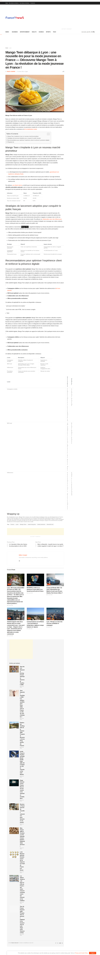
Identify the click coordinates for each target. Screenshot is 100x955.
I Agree (93, 953)
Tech (54, 32)
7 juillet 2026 (30, 628)
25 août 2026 (10, 605)
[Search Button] (94, 32)
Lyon (10, 48)
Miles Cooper (11, 71)
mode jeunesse (41, 524)
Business (15, 32)
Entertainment (25, 32)
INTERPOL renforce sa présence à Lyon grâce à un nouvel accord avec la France (35, 589)
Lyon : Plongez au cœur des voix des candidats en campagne (54, 623)
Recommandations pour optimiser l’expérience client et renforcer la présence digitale (28, 140)
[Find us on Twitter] (57, 943)
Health (34, 32)
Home (6, 48)
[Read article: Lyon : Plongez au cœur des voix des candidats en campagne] (55, 614)
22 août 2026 (10, 635)
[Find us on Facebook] (55, 943)
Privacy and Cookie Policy (81, 953)
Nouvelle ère (50, 524)
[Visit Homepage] (14, 17)
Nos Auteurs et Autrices (14, 3)
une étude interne (17, 185)
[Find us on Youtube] (60, 943)
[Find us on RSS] (62, 943)
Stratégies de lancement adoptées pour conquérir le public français (24, 138)
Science (41, 32)
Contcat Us (32, 3)
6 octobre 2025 (20, 71)
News (7, 32)
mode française (32, 524)
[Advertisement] (67, 16)
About (6, 3)
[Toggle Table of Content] (47, 134)
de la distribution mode (30, 129)
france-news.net (15, 942)
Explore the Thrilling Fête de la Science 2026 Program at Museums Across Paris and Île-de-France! (22, 734)
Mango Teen (23, 524)
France (12, 524)
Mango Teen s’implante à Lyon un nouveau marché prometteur (23, 136)
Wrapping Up (11, 142)
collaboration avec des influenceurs (52, 219)
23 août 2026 (49, 594)
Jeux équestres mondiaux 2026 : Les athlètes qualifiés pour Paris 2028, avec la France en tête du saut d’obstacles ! (22, 703)
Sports (48, 32)
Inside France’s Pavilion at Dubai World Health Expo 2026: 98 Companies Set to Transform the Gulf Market (22, 763)
